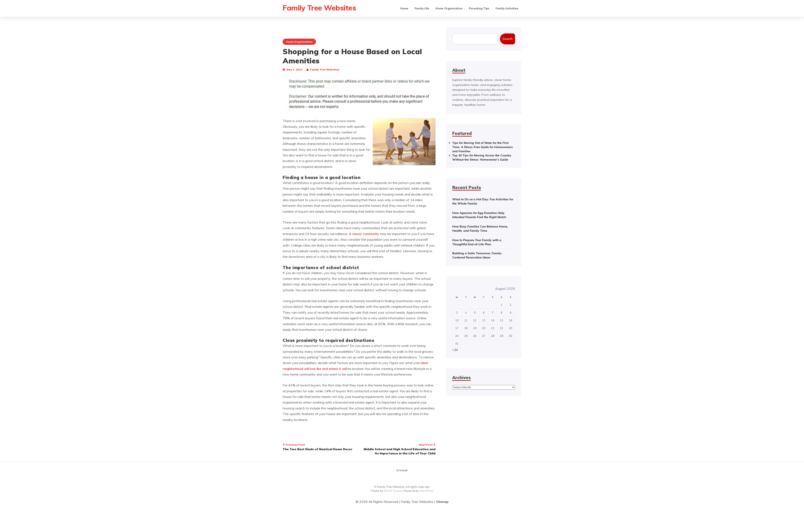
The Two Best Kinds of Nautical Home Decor (317, 447)
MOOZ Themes (393, 490)
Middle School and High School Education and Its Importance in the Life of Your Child (400, 449)
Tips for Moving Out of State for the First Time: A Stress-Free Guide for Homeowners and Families (482, 147)
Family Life (422, 8)
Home (404, 8)
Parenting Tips (479, 8)
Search (507, 39)
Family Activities (507, 8)
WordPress (427, 490)
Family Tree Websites (319, 7)
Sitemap (402, 470)
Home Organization (449, 8)
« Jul (455, 350)
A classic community (364, 234)
